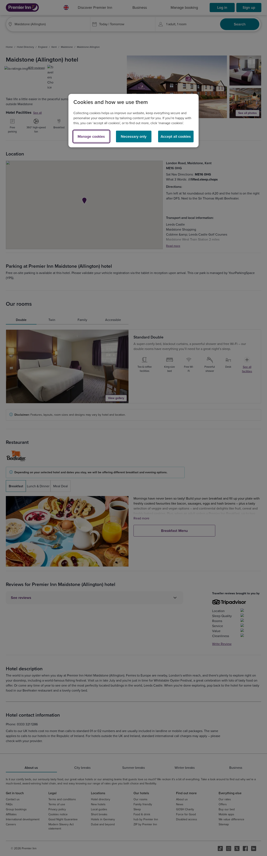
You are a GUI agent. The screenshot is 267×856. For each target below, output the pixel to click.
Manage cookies (91, 136)
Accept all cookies (176, 136)
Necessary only (133, 136)
